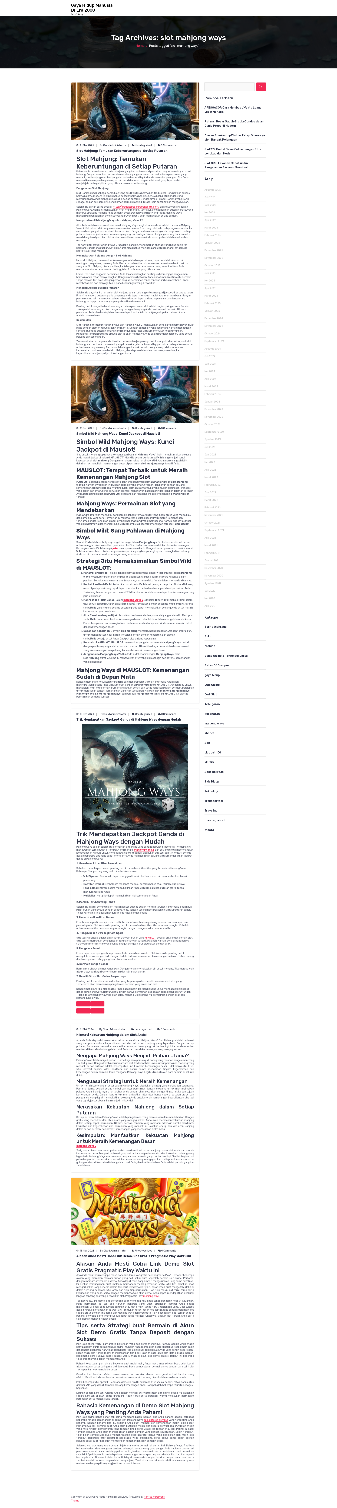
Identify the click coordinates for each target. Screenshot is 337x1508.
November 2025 (213, 257)
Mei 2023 (209, 462)
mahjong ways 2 (133, 599)
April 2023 (210, 469)
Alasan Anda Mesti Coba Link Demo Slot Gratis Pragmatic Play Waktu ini (133, 1256)
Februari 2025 (212, 303)
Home (140, 46)
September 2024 (214, 341)
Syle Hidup (211, 781)
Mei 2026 (209, 212)
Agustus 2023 (212, 439)
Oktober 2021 (212, 522)
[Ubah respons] (83, 1010)
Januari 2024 (212, 401)
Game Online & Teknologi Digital (226, 655)
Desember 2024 (213, 318)
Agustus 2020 (212, 583)
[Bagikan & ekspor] (97, 1010)
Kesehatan (212, 713)
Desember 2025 (213, 250)
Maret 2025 (211, 295)
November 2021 (213, 515)
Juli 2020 (209, 590)
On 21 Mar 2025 (85, 145)
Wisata (209, 830)
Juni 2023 (210, 454)
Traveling (210, 810)
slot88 (209, 762)
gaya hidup (212, 675)
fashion (209, 646)
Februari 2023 (212, 484)
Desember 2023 (213, 409)
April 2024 (210, 379)
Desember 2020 (213, 568)
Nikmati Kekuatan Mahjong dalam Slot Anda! (111, 1035)
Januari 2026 (212, 242)
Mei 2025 (209, 280)
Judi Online (212, 684)
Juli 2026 (209, 197)
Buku (208, 636)
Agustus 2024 (212, 348)
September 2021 (214, 530)
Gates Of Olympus (216, 665)
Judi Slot (210, 694)
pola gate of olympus (156, 1419)
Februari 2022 (212, 507)
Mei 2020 (209, 598)
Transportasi (213, 801)
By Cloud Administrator (113, 145)
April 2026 (210, 220)
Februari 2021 (212, 553)
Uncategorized (143, 145)
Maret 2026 (211, 227)
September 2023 (214, 431)
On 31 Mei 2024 (85, 1029)
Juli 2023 (209, 447)
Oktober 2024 (212, 333)
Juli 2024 (209, 356)
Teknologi (211, 791)
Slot (207, 743)
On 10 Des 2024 (85, 714)
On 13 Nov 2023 (85, 1250)
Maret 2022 (211, 500)
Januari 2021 (211, 560)
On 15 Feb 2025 (85, 428)
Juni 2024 (210, 363)
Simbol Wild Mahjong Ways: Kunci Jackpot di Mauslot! (118, 434)
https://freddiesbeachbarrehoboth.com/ (136, 206)
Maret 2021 (210, 545)
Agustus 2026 (212, 189)
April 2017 (210, 605)
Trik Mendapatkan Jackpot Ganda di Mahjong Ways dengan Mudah (128, 719)
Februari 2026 (212, 235)
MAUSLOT (150, 937)
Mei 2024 (209, 371)
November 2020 (213, 575)
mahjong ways (151, 1296)
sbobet (209, 733)
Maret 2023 (211, 477)
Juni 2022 (210, 492)
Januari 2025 (212, 310)
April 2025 (210, 288)
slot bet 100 (212, 752)
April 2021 (210, 537)
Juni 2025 (210, 273)
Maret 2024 (211, 386)
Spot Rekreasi (214, 772)
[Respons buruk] (97, 1003)
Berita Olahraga (215, 626)
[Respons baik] (83, 1003)
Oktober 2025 (212, 265)
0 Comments (168, 145)
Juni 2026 (210, 205)
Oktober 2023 (212, 424)
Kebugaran (212, 704)
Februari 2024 (212, 394)
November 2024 (213, 326)
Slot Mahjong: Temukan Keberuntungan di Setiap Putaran (121, 151)
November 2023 (213, 416)
